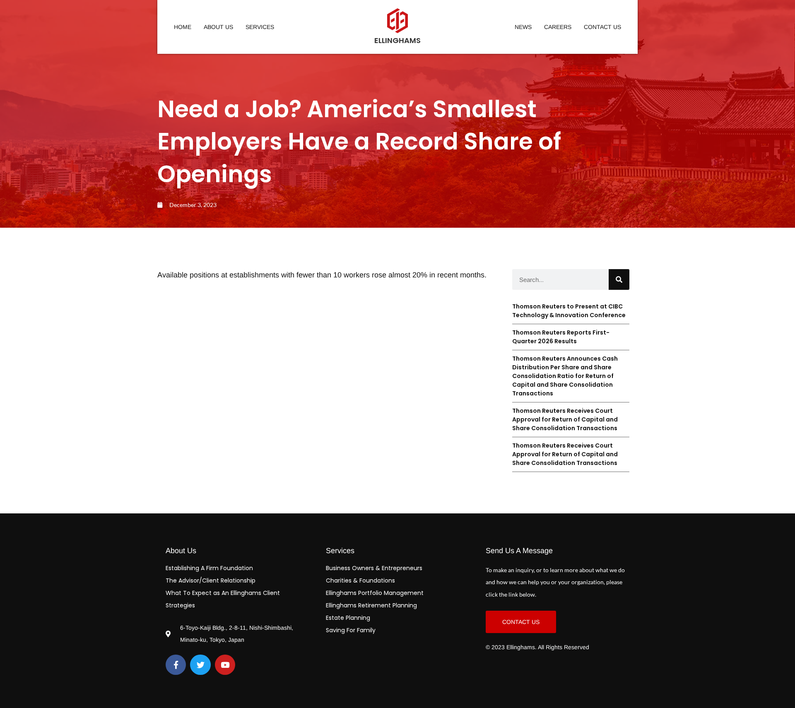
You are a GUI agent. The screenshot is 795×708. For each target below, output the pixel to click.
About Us (218, 27)
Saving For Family (351, 630)
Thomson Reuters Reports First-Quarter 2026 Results (561, 336)
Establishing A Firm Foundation (209, 568)
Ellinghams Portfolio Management (375, 593)
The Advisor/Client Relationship (210, 580)
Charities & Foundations (360, 580)
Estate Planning (348, 618)
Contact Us (602, 27)
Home (182, 27)
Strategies (180, 605)
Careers (557, 27)
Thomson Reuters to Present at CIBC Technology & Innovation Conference (569, 310)
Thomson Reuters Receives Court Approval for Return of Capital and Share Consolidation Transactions (565, 419)
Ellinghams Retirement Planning (371, 605)
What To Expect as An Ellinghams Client (223, 593)
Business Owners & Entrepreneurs (374, 568)
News (523, 27)
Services (260, 27)
